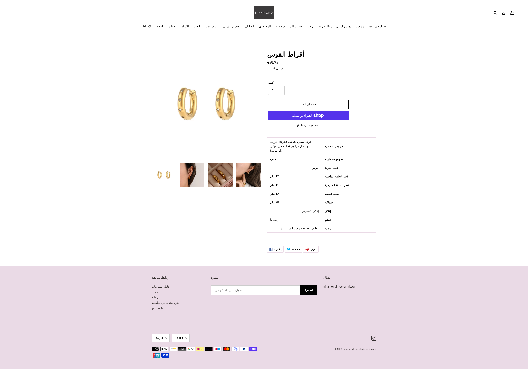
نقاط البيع (157, 308)
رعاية (155, 297)
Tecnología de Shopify (365, 349)
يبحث (155, 292)
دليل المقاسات (160, 286)
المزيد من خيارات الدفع (308, 125)
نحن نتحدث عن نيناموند (165, 302)
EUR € (180, 338)
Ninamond (348, 349)
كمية (271, 82)
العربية (160, 338)
